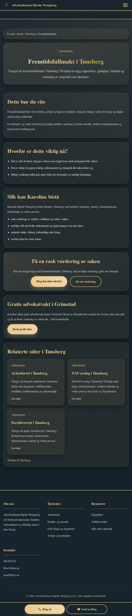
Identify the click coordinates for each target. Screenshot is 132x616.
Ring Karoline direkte (49, 281)
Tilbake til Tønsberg (18, 460)
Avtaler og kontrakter (58, 535)
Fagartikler (97, 514)
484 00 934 (9, 561)
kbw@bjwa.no (11, 568)
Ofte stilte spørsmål (101, 528)
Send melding (89, 609)
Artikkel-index (99, 521)
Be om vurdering (86, 281)
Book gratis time (22, 329)
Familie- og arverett (57, 521)
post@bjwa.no (11, 575)
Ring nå (47, 609)
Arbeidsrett (53, 514)
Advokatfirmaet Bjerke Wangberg (34, 5)
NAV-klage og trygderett (60, 528)
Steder (20, 34)
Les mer (16, 398)
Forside (11, 34)
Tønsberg (31, 34)
